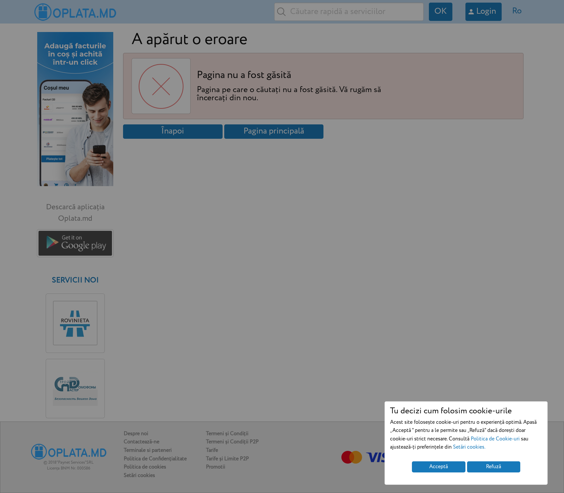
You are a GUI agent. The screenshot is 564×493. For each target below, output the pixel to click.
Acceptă (438, 466)
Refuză (493, 466)
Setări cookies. (469, 447)
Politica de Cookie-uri (495, 439)
